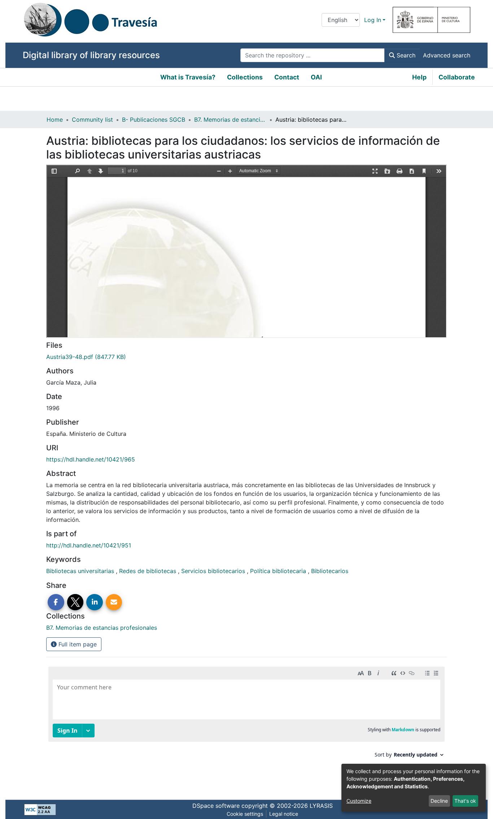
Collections (245, 77)
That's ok (465, 801)
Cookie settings (245, 814)
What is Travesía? (187, 77)
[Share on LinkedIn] (94, 602)
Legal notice (283, 814)
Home (55, 119)
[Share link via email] (114, 602)
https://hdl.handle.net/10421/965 (90, 459)
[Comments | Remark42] (246, 726)
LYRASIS (321, 805)
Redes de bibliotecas (148, 571)
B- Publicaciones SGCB (153, 119)
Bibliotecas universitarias (81, 571)
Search (405, 55)
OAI (316, 77)
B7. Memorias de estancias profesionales (230, 119)
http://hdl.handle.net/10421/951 (88, 545)
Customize (358, 801)
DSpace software (216, 805)
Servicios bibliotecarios (214, 571)
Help (419, 77)
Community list (92, 119)
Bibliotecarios (329, 571)
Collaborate (457, 77)
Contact (286, 77)
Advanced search (446, 55)
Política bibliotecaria (279, 571)
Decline (439, 801)
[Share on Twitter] (75, 602)
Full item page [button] (77, 644)
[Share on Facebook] (56, 602)
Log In (372, 19)
